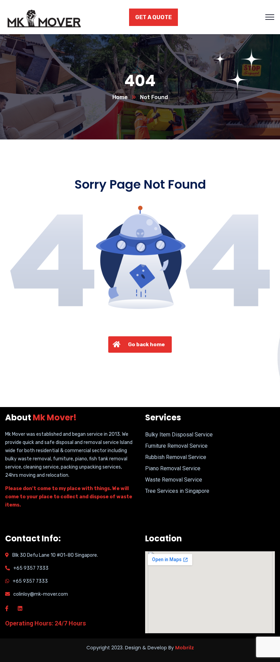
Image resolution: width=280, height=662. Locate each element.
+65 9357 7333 (30, 568)
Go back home (146, 344)
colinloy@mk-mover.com (40, 594)
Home (120, 97)
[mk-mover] (47, 16)
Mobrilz (184, 647)
